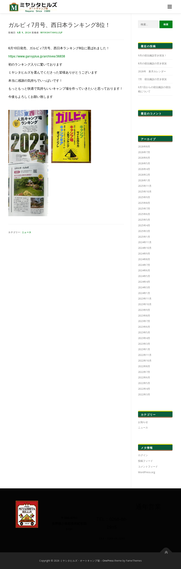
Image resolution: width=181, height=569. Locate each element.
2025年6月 (144, 214)
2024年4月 (144, 281)
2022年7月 (144, 372)
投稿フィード (145, 461)
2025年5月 (144, 219)
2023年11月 (144, 298)
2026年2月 (144, 174)
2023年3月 (144, 343)
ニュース (26, 232)
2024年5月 (144, 276)
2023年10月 (144, 304)
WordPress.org (146, 472)
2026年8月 (144, 146)
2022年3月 (144, 394)
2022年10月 (144, 360)
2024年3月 (144, 287)
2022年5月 (144, 383)
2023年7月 (144, 321)
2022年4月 (144, 388)
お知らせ (143, 422)
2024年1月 (144, 293)
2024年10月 (144, 248)
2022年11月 (144, 355)
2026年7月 (144, 152)
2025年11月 (144, 185)
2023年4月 (144, 338)
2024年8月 (144, 259)
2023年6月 (144, 326)
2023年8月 (144, 315)
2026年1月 (144, 180)
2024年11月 (144, 242)
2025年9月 (144, 197)
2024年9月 (144, 253)
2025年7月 (144, 208)
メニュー (170, 6)
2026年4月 (144, 169)
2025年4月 (144, 225)
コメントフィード (148, 466)
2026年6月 (144, 157)
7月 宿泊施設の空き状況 (152, 79)
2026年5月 (144, 163)
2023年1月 (144, 349)
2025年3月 (144, 231)
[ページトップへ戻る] (166, 552)
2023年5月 (144, 332)
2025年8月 (144, 202)
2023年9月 (144, 310)
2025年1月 (144, 236)
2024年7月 (144, 265)
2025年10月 (144, 191)
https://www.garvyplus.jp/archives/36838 (36, 56)
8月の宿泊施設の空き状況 (152, 63)
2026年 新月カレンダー (152, 71)
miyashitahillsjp (51, 32)
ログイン (143, 455)
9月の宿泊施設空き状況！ (152, 55)
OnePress (108, 560)
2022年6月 (144, 377)
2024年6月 (144, 270)
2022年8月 (144, 366)
